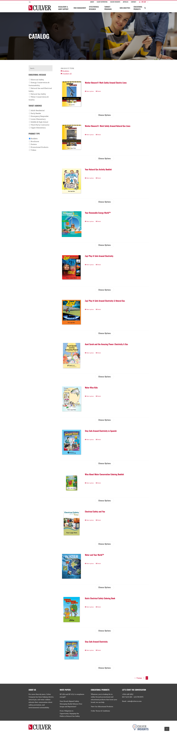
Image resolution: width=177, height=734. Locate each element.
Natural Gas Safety (38, 94)
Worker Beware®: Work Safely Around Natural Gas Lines (107, 125)
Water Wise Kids (91, 387)
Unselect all (67, 74)
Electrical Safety (37, 79)
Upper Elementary (38, 128)
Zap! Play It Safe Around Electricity (99, 255)
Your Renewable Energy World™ (98, 212)
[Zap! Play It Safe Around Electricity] (71, 268)
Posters (34, 144)
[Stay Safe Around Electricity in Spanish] (71, 442)
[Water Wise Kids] (71, 399)
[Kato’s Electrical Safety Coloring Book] (71, 610)
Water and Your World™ (94, 554)
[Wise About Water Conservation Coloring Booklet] (71, 483)
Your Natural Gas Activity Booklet (98, 169)
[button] (145, 7)
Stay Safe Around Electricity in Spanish (101, 430)
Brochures (35, 141)
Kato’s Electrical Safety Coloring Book (100, 598)
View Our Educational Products (102, 706)
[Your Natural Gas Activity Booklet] (71, 181)
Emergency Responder (40, 116)
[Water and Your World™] (71, 566)
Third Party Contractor (40, 125)
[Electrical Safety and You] (71, 523)
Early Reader (36, 113)
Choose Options (104, 115)
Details (99, 91)
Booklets (65, 71)
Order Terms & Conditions (100, 711)
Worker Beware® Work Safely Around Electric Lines (106, 82)
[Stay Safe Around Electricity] (71, 650)
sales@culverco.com (134, 701)
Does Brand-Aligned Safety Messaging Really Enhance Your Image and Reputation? (71, 703)
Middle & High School (39, 122)
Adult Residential (38, 110)
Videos (33, 150)
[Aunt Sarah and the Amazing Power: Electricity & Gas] (71, 356)
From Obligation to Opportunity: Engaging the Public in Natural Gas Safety (70, 713)
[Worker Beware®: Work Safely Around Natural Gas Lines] (71, 137)
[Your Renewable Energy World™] (71, 224)
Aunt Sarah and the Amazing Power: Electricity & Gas (106, 344)
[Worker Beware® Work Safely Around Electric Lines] (71, 94)
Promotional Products (39, 147)
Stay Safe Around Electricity (96, 641)
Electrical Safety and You (95, 511)
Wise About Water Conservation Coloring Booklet (104, 474)
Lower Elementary (38, 119)
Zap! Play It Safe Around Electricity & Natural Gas (105, 300)
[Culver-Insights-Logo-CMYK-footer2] (140, 725)
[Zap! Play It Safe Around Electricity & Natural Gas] (71, 312)
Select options (90, 91)
